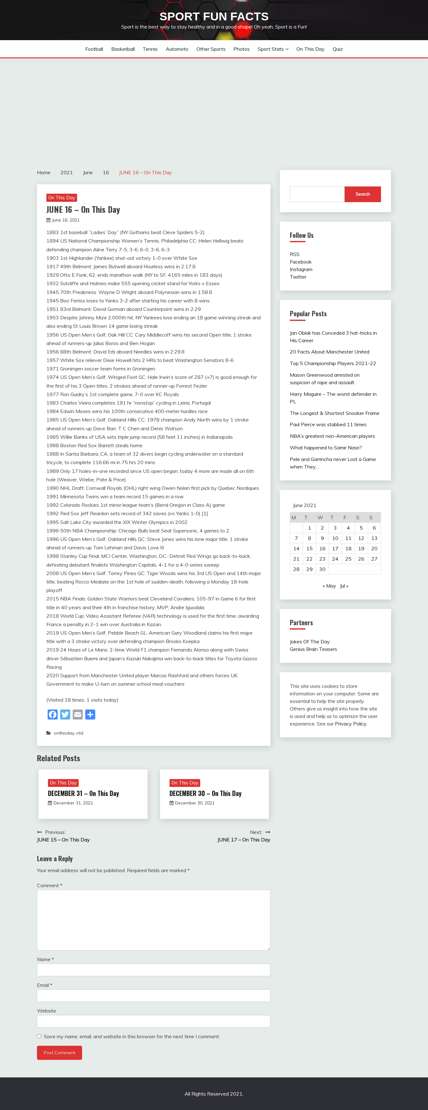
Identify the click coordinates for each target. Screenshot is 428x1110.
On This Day (310, 49)
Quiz (338, 49)
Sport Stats (271, 49)
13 (374, 538)
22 (309, 559)
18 (348, 548)
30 (322, 569)
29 (309, 569)
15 (309, 548)
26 (361, 559)
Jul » (344, 586)
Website (46, 1011)
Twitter (298, 277)
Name (45, 959)
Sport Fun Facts (214, 16)
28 (296, 569)
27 (374, 559)
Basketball (123, 49)
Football (94, 49)
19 (361, 548)
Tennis (150, 49)
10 (335, 538)
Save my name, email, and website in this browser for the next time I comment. (132, 1036)
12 (361, 538)
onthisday (64, 733)
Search (363, 194)
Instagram (301, 269)
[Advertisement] (214, 105)
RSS (295, 254)
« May (329, 586)
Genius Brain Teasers (313, 649)
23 (322, 559)
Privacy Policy (350, 723)
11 (348, 538)
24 (335, 559)
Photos (241, 49)
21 (296, 559)
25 (348, 559)
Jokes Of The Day (310, 641)
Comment (49, 885)
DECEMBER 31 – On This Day (83, 793)
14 (296, 548)
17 (335, 548)
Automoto (177, 49)
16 (322, 548)
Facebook (301, 262)
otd (79, 733)
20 (374, 548)
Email (44, 985)
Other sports (211, 49)
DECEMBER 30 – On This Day (206, 793)
